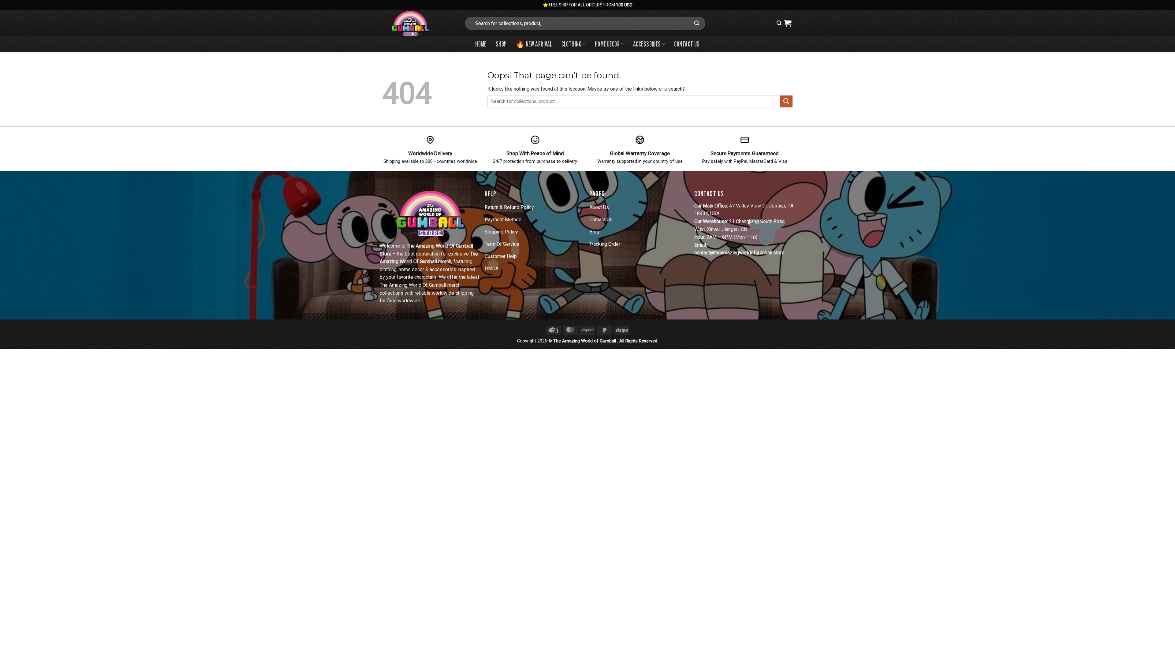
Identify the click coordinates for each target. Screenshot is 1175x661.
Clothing (571, 44)
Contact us (686, 44)
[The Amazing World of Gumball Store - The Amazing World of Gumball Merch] (418, 23)
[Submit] (697, 23)
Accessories (647, 44)
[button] (779, 23)
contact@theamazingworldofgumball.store (739, 253)
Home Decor (607, 44)
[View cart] (787, 23)
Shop (501, 44)
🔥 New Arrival (534, 44)
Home (481, 44)
